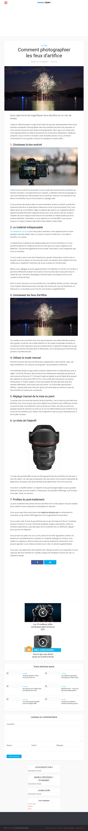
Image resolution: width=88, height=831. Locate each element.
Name (10, 745)
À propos (54, 828)
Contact (60, 828)
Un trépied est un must (19, 231)
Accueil (47, 828)
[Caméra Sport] (44, 2)
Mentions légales (69, 828)
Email (34, 745)
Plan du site (80, 828)
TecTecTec (32, 804)
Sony (29, 809)
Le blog (44, 45)
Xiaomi (30, 806)
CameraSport (10, 828)
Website (59, 745)
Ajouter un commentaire (39, 62)
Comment (10, 724)
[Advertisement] (44, 21)
